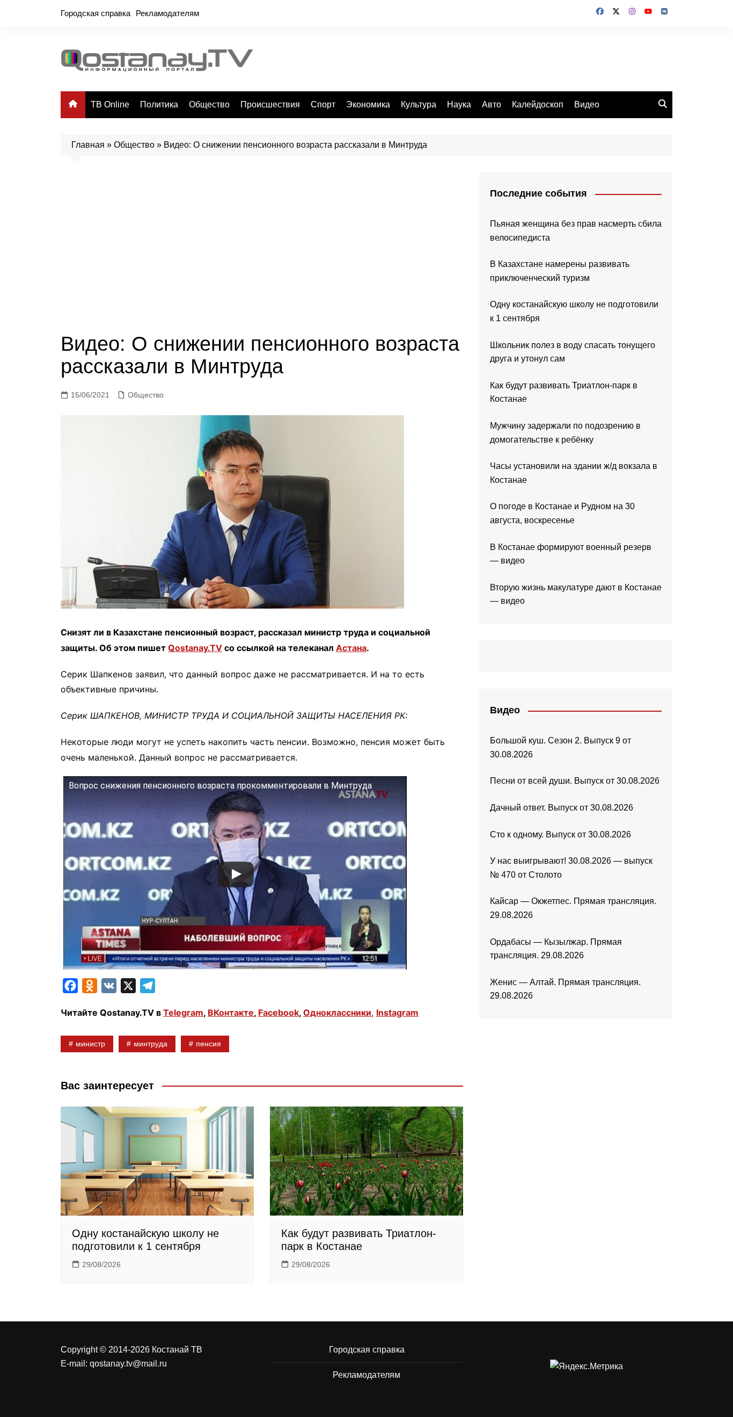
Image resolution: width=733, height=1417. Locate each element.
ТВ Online (110, 104)
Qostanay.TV (195, 647)
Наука (459, 104)
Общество (209, 104)
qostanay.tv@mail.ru (128, 1363)
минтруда (150, 1043)
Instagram (397, 1012)
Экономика (368, 104)
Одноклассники (337, 1012)
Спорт (323, 104)
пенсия (208, 1043)
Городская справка (95, 13)
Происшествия (270, 104)
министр (90, 1043)
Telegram (183, 1012)
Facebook (278, 1012)
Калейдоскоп (537, 104)
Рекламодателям (167, 13)
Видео (586, 104)
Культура (418, 104)
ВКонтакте (231, 1012)
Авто (491, 104)
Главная (88, 144)
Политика (159, 104)
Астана (351, 647)
